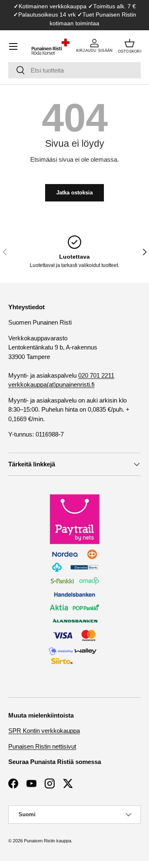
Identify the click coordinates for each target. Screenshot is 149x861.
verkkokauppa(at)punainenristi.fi (51, 384)
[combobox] (74, 70)
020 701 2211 (96, 375)
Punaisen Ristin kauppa (47, 840)
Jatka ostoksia (74, 192)
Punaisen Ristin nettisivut (42, 746)
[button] (129, 46)
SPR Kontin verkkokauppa (44, 730)
